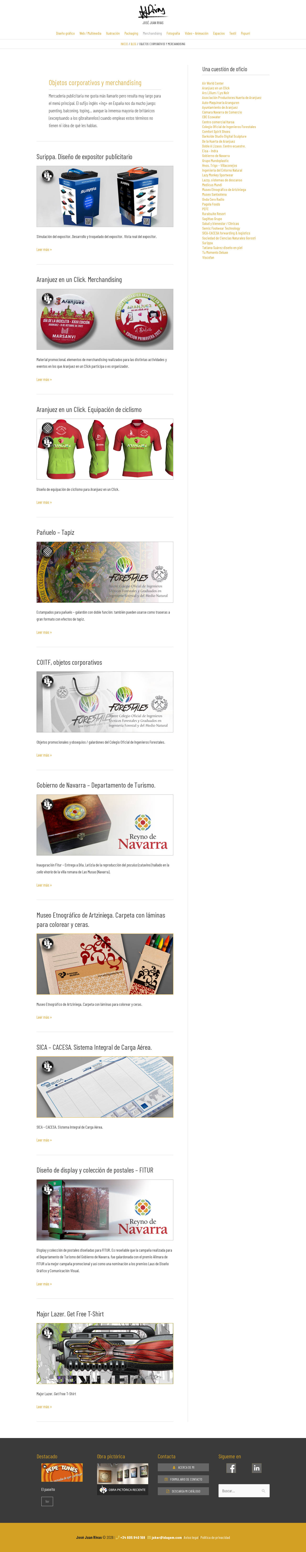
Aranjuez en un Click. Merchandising (79, 279)
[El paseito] (62, 1478)
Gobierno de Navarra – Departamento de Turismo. (96, 784)
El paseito (48, 1489)
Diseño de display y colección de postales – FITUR (95, 1169)
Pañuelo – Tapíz (55, 532)
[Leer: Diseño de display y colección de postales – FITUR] (105, 1209)
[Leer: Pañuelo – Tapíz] (105, 571)
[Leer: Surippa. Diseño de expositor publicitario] (105, 195)
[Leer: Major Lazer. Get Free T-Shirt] (105, 1353)
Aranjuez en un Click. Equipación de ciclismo (89, 409)
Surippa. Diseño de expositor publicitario (84, 156)
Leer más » (44, 249)
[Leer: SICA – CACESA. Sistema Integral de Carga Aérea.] (105, 1086)
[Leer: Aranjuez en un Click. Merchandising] (105, 318)
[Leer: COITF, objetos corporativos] (105, 701)
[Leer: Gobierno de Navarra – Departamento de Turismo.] (105, 824)
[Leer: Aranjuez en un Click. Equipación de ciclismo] (105, 448)
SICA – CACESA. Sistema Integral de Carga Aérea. (94, 1047)
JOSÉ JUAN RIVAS (153, 23)
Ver (47, 1501)
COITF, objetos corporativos (69, 662)
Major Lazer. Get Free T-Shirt (70, 1313)
